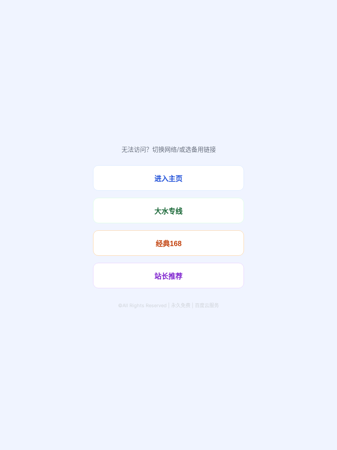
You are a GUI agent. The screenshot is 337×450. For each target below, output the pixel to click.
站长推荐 (168, 276)
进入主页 (168, 178)
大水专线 (168, 211)
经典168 (169, 243)
